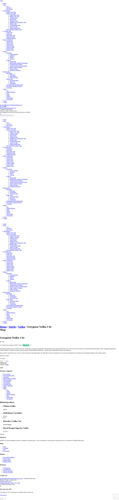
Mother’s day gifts (14, 16)
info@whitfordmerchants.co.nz (14, 105)
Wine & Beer (6, 71)
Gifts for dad (9, 44)
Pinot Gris (12, 82)
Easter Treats (13, 19)
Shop (4, 5)
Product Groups (14, 69)
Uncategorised (7, 381)
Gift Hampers (6, 10)
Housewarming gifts (15, 28)
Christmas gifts (13, 18)
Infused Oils (13, 61)
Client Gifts (9, 32)
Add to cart (3, 363)
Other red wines (14, 77)
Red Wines (9, 73)
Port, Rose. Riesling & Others (14, 86)
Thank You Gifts (10, 37)
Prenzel (5, 51)
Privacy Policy (7, 458)
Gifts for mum (10, 45)
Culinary (8, 60)
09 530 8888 (3, 105)
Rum (7, 93)
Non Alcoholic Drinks (9, 375)
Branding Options (11, 38)
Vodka (8, 95)
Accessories (9, 99)
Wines (4, 387)
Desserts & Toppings (15, 70)
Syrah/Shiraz (13, 76)
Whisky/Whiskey (10, 92)
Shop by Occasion (11, 13)
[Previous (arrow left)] (0, 499)
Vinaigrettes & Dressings (16, 64)
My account (9, 9)
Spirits (4, 89)
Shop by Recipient (8, 39)
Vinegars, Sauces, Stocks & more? (18, 66)
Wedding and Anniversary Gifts (18, 22)
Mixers (11, 57)
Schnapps (12, 55)
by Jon (9, 481)
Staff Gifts (9, 34)
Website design (4, 481)
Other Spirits (9, 98)
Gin (7, 90)
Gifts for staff (9, 48)
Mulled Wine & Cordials (9, 378)
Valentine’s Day (14, 21)
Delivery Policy (7, 461)
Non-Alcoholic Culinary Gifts (14, 29)
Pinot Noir (12, 74)
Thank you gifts (14, 26)
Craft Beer (9, 87)
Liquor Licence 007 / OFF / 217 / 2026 (10, 483)
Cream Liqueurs (14, 54)
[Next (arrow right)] (2, 499)
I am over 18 (3, 495)
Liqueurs (12, 58)
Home (4, 3)
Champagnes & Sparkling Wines (14, 85)
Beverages (9, 53)
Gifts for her (9, 41)
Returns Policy (7, 460)
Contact (5, 102)
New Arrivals (6, 374)
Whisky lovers (10, 50)
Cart (7, 6)
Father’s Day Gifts (11, 12)
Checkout (8, 7)
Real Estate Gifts (10, 35)
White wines (9, 79)
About (4, 101)
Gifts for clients (10, 47)
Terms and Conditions (8, 457)
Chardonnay (13, 83)
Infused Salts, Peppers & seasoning (19, 63)
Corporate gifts (7, 31)
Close (1, 0)
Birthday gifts (13, 23)
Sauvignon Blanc (14, 80)
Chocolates (6, 377)
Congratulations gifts (15, 25)
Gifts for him (9, 42)
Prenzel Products (7, 380)
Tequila (8, 96)
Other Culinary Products (16, 67)
